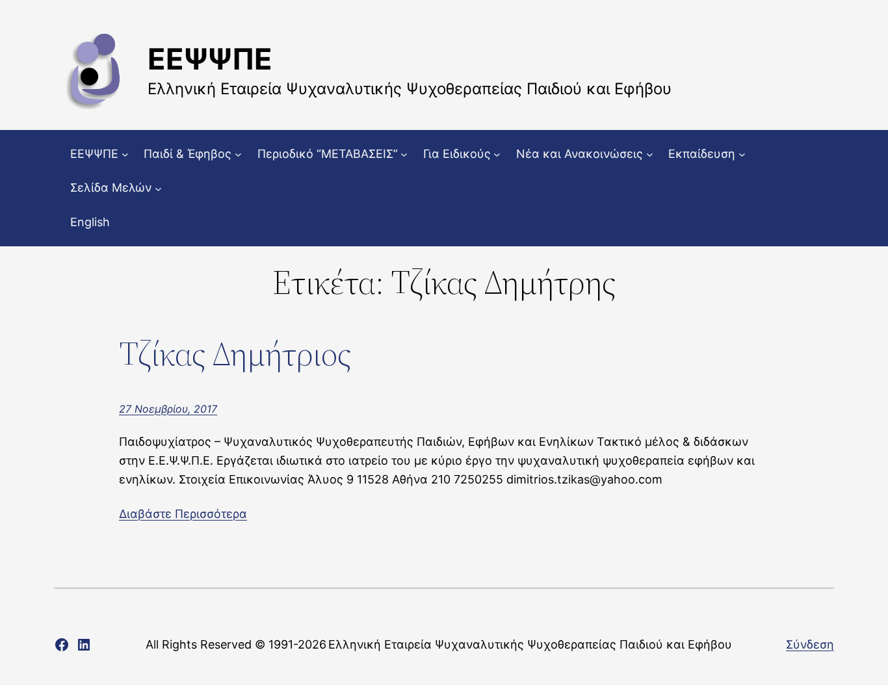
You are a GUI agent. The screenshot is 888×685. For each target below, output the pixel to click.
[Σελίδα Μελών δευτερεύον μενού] (158, 188)
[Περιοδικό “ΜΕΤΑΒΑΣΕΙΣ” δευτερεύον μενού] (404, 154)
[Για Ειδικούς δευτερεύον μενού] (497, 154)
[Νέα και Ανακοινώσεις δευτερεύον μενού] (649, 154)
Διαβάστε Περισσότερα (183, 514)
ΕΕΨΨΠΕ (210, 59)
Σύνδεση (810, 644)
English (90, 222)
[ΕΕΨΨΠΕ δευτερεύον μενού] (125, 154)
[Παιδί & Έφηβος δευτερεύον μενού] (238, 154)
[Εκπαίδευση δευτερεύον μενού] (742, 154)
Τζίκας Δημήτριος (235, 353)
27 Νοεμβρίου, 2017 (168, 408)
